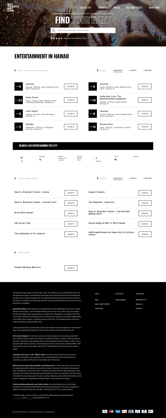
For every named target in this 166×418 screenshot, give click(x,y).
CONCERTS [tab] (118, 70)
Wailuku (135, 156)
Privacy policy (49, 412)
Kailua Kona (62, 158)
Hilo (22, 161)
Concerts (102, 7)
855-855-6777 (85, 7)
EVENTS (71, 193)
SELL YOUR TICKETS (102, 304)
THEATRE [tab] (148, 70)
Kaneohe (79, 156)
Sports (116, 7)
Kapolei (79, 158)
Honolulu (42, 156)
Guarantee (17, 398)
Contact (139, 308)
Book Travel (154, 7)
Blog (96, 300)
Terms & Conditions (36, 412)
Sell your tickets (134, 7)
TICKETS (71, 87)
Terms (29, 398)
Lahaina (98, 161)
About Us (139, 304)
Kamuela (61, 160)
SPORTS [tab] (133, 70)
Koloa (79, 160)
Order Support (120, 300)
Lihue (116, 156)
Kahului (60, 156)
